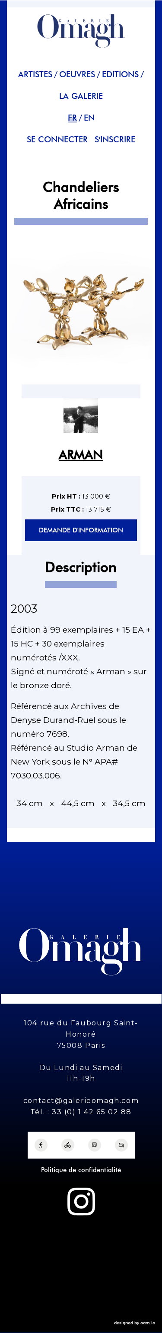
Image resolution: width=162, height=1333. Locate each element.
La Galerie (81, 96)
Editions (120, 74)
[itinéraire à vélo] (67, 1145)
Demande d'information (81, 530)
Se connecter (57, 139)
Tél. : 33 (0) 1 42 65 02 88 (81, 1112)
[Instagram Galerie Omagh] (81, 1201)
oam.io (147, 1323)
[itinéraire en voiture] (121, 1145)
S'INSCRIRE (115, 139)
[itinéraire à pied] (41, 1145)
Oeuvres (77, 74)
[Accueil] (81, 52)
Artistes (35, 74)
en (89, 118)
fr (72, 118)
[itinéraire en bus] (94, 1145)
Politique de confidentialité (81, 1170)
